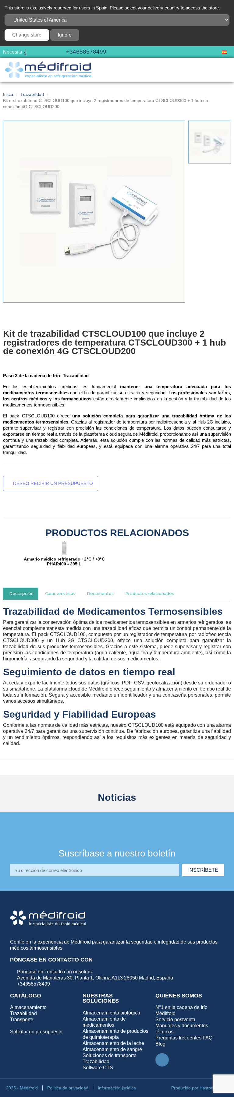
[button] (204, 55)
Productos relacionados (149, 600)
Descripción (21, 600)
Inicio (8, 101)
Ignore (65, 34)
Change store (26, 34)
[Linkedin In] (162, 1067)
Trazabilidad (32, 101)
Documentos (100, 600)
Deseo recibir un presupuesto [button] (52, 490)
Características (60, 600)
